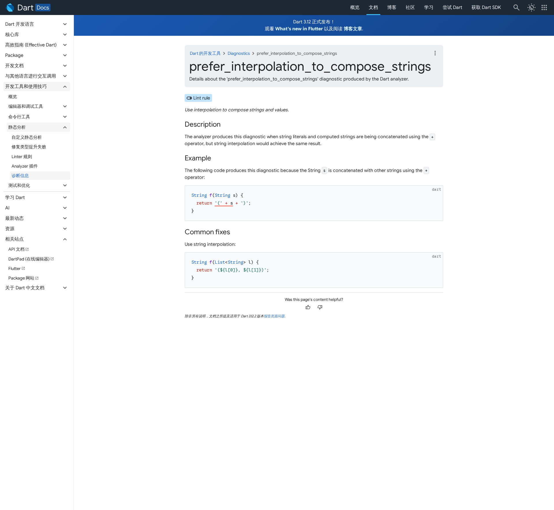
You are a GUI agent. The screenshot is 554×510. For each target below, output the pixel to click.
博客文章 (353, 29)
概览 (355, 7)
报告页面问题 (274, 316)
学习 (428, 7)
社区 (410, 7)
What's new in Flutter (299, 29)
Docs (43, 7)
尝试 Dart (452, 7)
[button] (36, 24)
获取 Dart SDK (486, 7)
